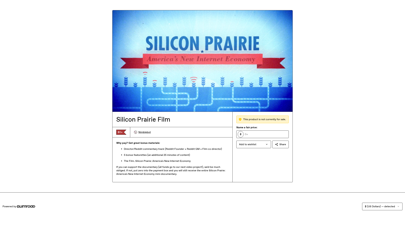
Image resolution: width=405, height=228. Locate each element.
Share (282, 144)
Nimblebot (144, 132)
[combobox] (253, 144)
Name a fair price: (246, 127)
